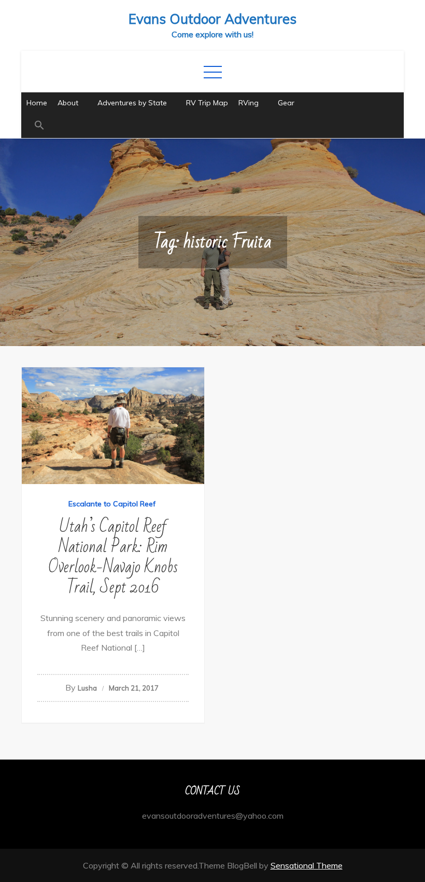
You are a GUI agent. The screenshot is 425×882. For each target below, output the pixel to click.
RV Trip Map (207, 102)
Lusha (87, 688)
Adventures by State (132, 102)
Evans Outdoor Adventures (212, 18)
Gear (286, 102)
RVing (248, 102)
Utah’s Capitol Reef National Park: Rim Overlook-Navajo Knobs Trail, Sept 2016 (113, 556)
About (68, 102)
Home (36, 102)
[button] (212, 126)
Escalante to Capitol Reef (111, 503)
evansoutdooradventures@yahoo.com (213, 815)
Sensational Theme (307, 865)
